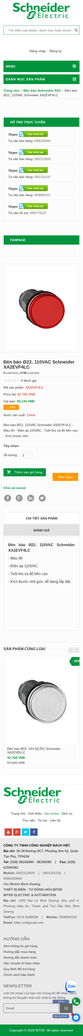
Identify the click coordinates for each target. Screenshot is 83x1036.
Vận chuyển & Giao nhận (21, 963)
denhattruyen (10, 927)
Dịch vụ (67, 813)
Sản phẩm (51, 813)
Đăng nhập (38, 51)
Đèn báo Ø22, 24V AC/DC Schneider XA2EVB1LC (34, 750)
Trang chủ (11, 90)
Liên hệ (55, 820)
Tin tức (42, 820)
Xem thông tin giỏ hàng (20, 946)
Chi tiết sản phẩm (41, 518)
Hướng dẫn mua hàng (19, 952)
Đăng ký (56, 51)
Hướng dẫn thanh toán (20, 957)
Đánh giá (42, 530)
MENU (10, 66)
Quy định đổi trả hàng (19, 969)
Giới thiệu (35, 813)
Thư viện (28, 820)
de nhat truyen (25, 927)
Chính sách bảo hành (19, 975)
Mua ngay (65, 477)
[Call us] (76, 1001)
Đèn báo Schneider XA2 (42, 90)
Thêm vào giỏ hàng (28, 472)
